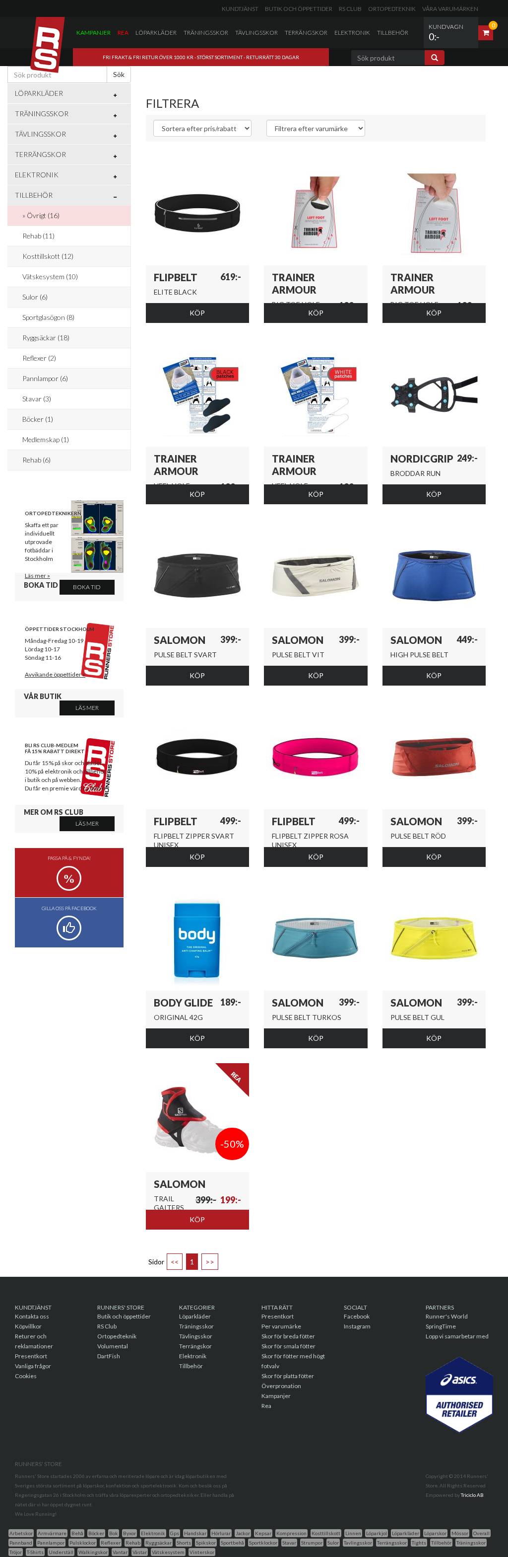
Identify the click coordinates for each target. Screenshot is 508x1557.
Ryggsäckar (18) (45, 337)
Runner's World (447, 1316)
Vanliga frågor (33, 1366)
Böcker (96, 1533)
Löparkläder (156, 32)
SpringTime (441, 1326)
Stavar (289, 1543)
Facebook (357, 1316)
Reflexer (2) (39, 358)
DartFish (108, 1356)
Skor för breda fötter (288, 1336)
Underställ (61, 1552)
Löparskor (435, 1533)
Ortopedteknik (392, 8)
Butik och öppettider (298, 8)
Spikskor (206, 1543)
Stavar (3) (36, 398)
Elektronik (352, 32)
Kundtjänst (240, 8)
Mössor (459, 1533)
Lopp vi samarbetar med (457, 1336)
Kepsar (263, 1533)
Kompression (291, 1533)
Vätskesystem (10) (50, 276)
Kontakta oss (32, 1316)
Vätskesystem (168, 1552)
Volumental (112, 1346)
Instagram (357, 1326)
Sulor (333, 1543)
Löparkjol (376, 1533)
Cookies (26, 1376)
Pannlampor (50, 1543)
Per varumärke (281, 1326)
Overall (481, 1533)
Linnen (353, 1533)
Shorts (184, 1543)
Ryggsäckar (158, 1543)
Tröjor (15, 1552)
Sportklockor (263, 1543)
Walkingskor (93, 1552)
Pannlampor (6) (45, 378)
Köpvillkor (28, 1326)
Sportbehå (232, 1543)
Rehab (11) (38, 236)
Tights (419, 1543)
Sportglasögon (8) (48, 317)
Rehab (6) (36, 460)
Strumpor (311, 1543)
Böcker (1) (37, 419)
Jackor (243, 1533)
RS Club (350, 8)
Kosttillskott (326, 1533)
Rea (123, 32)
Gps (174, 1533)
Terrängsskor (392, 1543)
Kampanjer (93, 32)
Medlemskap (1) (45, 439)
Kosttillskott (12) (47, 256)
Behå (77, 1533)
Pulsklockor (82, 1543)
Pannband (20, 1543)
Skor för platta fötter (287, 1376)
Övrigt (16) (43, 215)
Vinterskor (202, 1552)
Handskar (195, 1533)
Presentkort (31, 1356)
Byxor (129, 1533)
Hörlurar (221, 1533)
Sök (119, 74)
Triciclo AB (472, 1495)
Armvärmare (52, 1533)
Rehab (133, 1543)
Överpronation (281, 1386)
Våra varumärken (450, 8)
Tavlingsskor (358, 1543)
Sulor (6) (35, 297)
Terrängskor (306, 32)
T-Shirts (35, 1552)
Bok (113, 1533)
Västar (139, 1552)
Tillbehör (392, 32)
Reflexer (111, 1543)
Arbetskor (21, 1533)
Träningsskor (206, 32)
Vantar (120, 1552)
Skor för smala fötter (288, 1346)
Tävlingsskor (256, 32)
